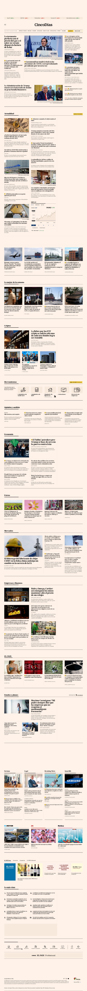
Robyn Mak (6, 197)
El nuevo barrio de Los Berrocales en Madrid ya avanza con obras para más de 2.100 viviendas (53, 309)
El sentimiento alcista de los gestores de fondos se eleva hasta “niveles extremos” (47, 724)
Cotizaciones (39, 30)
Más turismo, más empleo (11, 414)
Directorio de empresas (75, 395)
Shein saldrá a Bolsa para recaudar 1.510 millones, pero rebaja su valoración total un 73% (53, 538)
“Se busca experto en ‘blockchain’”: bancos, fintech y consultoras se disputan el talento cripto (48, 366)
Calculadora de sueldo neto (22, 395)
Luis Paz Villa (67, 517)
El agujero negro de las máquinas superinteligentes (33, 676)
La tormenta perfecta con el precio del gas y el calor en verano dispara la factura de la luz (12, 42)
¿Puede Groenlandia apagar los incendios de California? (70, 845)
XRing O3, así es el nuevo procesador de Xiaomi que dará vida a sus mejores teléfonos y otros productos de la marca (74, 803)
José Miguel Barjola (28, 795)
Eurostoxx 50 (53, 18)
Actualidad (9, 113)
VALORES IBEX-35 (35, 227)
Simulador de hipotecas (48, 395)
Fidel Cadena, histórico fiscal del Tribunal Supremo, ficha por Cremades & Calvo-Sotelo (32, 792)
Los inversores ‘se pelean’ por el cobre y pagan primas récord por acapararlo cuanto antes (73, 560)
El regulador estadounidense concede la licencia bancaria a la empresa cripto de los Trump (29, 367)
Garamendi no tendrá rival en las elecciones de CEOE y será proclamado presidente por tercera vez (41, 64)
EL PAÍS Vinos (7, 860)
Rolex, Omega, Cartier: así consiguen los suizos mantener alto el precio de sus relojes (42, 592)
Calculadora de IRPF (35, 395)
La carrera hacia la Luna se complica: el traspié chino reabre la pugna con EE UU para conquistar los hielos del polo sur (74, 678)
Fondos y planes (46, 30)
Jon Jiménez (33, 612)
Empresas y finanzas (23, 30)
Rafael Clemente (68, 684)
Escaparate (22, 860)
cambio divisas (44, 948)
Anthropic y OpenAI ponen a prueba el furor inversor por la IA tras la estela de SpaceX (52, 556)
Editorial (6, 412)
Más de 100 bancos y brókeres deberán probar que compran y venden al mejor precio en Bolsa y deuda (16, 180)
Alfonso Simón (47, 314)
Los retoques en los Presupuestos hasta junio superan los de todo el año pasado (73, 39)
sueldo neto (26, 948)
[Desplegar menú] (5, 24)
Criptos (7, 326)
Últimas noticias (53, 30)
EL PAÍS (63, 30)
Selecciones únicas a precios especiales (62, 874)
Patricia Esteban (27, 804)
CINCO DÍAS (6, 153)
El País (32, 480)
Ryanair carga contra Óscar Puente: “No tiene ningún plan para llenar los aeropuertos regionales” (12, 266)
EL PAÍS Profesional (31, 860)
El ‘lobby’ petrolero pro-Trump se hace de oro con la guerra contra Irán (43, 442)
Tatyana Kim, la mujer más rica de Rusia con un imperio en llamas (73, 414)
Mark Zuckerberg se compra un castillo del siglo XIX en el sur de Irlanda (41, 477)
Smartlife (68, 771)
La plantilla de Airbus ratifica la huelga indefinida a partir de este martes (42, 161)
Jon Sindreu (47, 807)
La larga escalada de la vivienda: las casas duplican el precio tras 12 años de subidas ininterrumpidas (16, 462)
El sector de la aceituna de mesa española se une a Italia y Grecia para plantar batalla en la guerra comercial (17, 894)
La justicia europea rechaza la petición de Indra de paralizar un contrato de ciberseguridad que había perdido (74, 71)
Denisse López (27, 271)
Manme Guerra (7, 795)
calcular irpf (8, 948)
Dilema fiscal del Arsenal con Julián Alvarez (41, 845)
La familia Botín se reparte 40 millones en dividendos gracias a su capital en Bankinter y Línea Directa (73, 266)
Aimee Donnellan (27, 422)
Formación (15, 860)
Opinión (58, 30)
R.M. (65, 553)
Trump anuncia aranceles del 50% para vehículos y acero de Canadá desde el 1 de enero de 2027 (42, 132)
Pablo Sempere (67, 43)
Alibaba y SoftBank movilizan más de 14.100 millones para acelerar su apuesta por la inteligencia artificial (16, 622)
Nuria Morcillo (68, 77)
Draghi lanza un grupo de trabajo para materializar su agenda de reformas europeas (15, 475)
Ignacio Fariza (44, 446)
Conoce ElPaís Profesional (76, 382)
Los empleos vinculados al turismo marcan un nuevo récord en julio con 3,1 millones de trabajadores (43, 189)
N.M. (8, 640)
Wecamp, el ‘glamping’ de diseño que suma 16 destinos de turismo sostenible (15, 223)
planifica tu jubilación (36, 948)
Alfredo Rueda (7, 849)
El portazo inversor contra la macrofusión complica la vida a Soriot (73, 94)
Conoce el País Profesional (43, 955)
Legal (26, 771)
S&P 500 (22, 18)
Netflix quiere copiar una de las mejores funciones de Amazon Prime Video (72, 813)
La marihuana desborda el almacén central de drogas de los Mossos (53, 677)
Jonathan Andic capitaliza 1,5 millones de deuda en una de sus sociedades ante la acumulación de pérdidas (43, 906)
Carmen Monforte (7, 49)
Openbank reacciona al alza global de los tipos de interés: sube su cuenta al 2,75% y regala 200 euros (33, 308)
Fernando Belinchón (8, 271)
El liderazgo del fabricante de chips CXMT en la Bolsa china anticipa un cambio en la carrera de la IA (21, 561)
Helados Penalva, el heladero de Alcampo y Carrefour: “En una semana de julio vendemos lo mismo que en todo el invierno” (33, 514)
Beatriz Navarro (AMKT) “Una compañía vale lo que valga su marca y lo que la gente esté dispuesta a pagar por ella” (13, 800)
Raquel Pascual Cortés (28, 68)
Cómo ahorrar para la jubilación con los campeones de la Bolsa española (10, 725)
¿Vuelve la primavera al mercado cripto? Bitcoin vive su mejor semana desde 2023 (15, 137)
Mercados (29, 30)
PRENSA (25, 807)
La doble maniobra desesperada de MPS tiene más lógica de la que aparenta (53, 798)
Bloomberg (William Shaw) (70, 315)
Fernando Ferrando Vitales (36, 122)
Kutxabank (79, 695)
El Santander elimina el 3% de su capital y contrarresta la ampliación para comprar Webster (54, 266)
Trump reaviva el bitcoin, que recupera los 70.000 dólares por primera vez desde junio (11, 366)
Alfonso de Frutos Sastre (70, 797)
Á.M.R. (5, 640)
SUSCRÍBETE (70, 30)
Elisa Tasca (6, 140)
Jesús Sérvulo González (35, 446)
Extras (7, 495)
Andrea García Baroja (8, 812)
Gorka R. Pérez (34, 193)
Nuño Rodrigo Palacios (8, 92)
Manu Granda (73, 77)
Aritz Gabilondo (34, 847)
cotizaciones (62, 948)
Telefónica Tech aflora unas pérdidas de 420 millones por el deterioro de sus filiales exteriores (16, 906)
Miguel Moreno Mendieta (36, 713)
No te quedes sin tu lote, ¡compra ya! (76, 874)
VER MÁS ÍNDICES (42, 227)
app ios (72, 948)
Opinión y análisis (12, 407)
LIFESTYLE (66, 789)
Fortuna (7, 771)
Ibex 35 (8, 18)
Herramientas (10, 382)
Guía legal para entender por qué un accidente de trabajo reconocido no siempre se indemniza (33, 801)
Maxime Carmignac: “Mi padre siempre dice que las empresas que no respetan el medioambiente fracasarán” (43, 706)
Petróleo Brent (37, 18)
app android (78, 948)
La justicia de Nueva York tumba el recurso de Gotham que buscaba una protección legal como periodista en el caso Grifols (16, 636)
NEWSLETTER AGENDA (78, 114)
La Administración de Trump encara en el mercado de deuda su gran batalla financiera (17, 88)
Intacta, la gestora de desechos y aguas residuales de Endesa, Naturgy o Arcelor (53, 514)
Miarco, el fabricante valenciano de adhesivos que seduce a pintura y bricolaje (73, 513)
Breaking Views (50, 771)
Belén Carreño (7, 479)
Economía (34, 30)
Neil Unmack (47, 801)
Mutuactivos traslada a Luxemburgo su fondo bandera (28, 734)
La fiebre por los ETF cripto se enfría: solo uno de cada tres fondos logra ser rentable (43, 334)
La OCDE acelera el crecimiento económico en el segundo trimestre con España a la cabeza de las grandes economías (33, 266)
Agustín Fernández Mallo (29, 680)
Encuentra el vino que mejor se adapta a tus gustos (50, 874)
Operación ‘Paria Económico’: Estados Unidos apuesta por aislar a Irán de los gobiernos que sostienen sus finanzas (43, 146)
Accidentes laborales (28, 798)
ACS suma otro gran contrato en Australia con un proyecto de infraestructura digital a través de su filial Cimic (42, 608)
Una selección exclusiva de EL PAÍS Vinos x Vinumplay (27, 879)
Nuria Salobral (68, 564)
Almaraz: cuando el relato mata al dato (43, 119)
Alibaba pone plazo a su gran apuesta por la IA (73, 89)
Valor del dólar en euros (71, 18)
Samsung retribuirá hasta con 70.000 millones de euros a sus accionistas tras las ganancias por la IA (73, 549)
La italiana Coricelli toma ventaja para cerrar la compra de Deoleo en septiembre (42, 638)
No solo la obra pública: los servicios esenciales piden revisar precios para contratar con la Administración (43, 462)
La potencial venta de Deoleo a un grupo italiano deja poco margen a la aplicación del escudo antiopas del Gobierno (13, 64)
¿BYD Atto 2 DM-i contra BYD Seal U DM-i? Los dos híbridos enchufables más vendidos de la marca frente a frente (16, 846)
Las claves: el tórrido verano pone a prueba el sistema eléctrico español (74, 98)
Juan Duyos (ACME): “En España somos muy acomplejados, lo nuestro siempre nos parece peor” (11, 791)
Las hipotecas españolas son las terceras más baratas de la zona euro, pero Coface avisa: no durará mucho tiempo (13, 309)
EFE (45, 542)
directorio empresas (53, 948)
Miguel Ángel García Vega (36, 597)
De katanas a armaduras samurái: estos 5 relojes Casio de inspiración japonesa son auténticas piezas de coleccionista (17, 900)
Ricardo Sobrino (7, 315)
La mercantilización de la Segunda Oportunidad (53, 413)
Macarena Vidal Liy (34, 136)
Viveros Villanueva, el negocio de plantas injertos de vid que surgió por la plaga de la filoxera (12, 514)
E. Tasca (5, 370)
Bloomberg (6, 565)
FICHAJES (26, 789)
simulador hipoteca (17, 948)
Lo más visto (9, 887)
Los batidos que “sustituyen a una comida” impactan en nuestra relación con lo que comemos (13, 678)
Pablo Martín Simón (8, 184)
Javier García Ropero (8, 70)
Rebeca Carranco (48, 681)
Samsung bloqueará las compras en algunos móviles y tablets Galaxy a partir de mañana (73, 793)
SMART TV (66, 810)
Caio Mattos (47, 560)
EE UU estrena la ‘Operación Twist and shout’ (54, 805)
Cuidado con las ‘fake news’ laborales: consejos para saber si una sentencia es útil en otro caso (33, 810)
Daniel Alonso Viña (28, 520)
